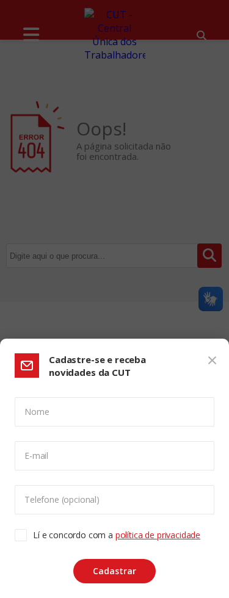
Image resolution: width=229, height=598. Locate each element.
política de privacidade (157, 535)
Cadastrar (114, 571)
